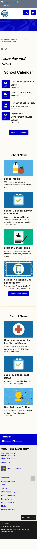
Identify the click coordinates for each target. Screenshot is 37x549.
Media (3, 506)
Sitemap (4, 488)
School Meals (12, 178)
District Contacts (7, 502)
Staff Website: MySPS (9, 492)
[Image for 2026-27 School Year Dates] (18, 364)
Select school (7, 6)
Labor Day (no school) (22, 92)
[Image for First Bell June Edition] (18, 396)
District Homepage (8, 495)
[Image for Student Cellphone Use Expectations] (18, 269)
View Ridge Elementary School (12, 39)
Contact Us (5, 462)
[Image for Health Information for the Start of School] (18, 329)
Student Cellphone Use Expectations (17, 281)
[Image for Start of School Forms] (18, 237)
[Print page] (6, 49)
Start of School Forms (17, 247)
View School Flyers (13, 469)
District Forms (6, 499)
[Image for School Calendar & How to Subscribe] (18, 200)
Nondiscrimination (8, 481)
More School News (18, 294)
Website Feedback (8, 509)
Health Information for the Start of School (17, 342)
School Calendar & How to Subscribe (18, 212)
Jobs (3, 485)
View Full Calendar (18, 132)
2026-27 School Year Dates (16, 376)
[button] (13, 5)
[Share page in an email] (2, 49)
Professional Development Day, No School (21, 116)
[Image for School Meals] (18, 168)
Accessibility (5, 478)
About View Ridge (8, 458)
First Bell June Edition (17, 407)
